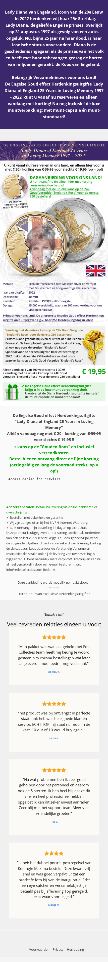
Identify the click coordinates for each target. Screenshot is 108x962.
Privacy (58, 949)
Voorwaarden (39, 949)
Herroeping (75, 949)
